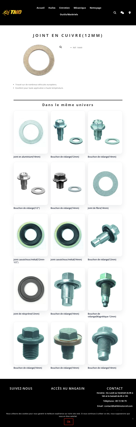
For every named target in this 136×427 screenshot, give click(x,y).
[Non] (132, 418)
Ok (68, 421)
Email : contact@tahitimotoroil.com (115, 406)
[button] (60, 47)
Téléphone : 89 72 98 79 (115, 401)
